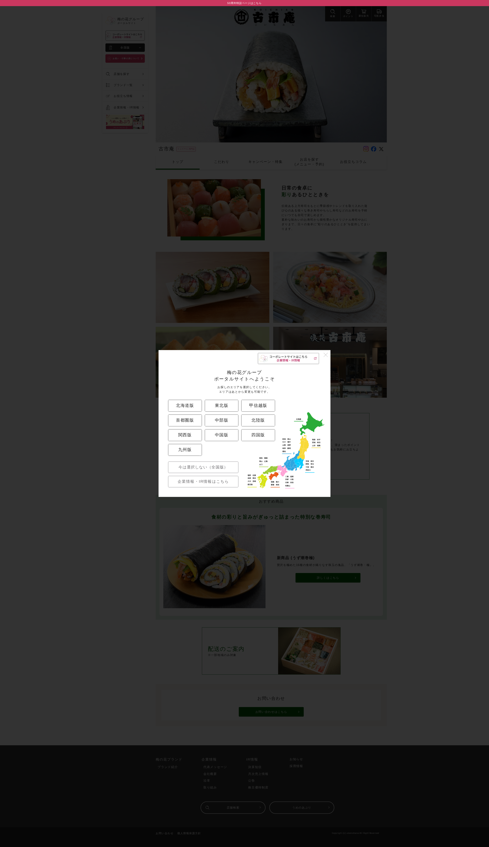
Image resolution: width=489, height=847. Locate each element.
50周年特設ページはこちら (244, 3)
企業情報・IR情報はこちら (203, 481)
